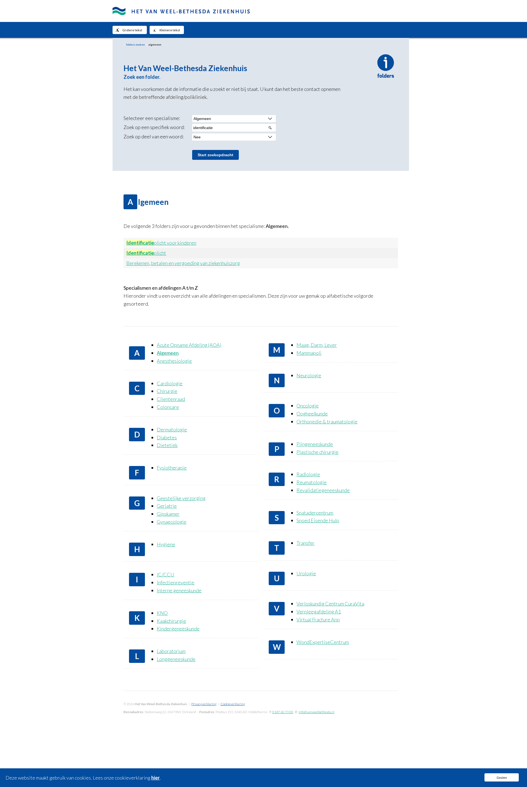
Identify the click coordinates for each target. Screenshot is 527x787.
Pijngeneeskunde (314, 444)
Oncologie (307, 406)
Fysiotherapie (172, 468)
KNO (162, 613)
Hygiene (166, 544)
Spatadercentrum (314, 513)
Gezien (502, 777)
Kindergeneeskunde (178, 629)
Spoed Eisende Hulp (317, 520)
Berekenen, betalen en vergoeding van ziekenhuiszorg (183, 263)
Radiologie (308, 474)
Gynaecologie (171, 522)
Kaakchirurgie (171, 621)
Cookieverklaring (232, 704)
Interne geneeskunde (179, 590)
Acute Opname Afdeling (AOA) (189, 345)
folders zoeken (135, 44)
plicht (146, 253)
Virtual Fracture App (318, 619)
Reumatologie (311, 482)
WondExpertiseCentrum (322, 642)
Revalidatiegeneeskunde (323, 490)
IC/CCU (165, 574)
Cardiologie (170, 383)
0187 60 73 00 (282, 712)
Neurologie (308, 375)
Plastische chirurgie (317, 452)
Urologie (306, 573)
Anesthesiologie (174, 361)
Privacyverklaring (203, 704)
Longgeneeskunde (176, 659)
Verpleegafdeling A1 (318, 612)
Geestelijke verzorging (181, 498)
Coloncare (168, 407)
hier (155, 778)
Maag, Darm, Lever (316, 345)
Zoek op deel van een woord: (154, 136)
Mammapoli (308, 353)
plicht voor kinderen (161, 243)
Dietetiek (167, 445)
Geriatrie (167, 506)
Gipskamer (168, 514)
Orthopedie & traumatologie (326, 421)
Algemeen (168, 353)
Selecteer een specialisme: (152, 118)
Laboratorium (171, 651)
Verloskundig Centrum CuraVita (330, 604)
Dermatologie (172, 429)
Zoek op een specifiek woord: (154, 127)
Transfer (305, 543)
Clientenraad (171, 399)
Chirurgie (167, 391)
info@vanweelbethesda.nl (316, 712)
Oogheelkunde (312, 414)
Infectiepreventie (175, 582)
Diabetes (167, 437)
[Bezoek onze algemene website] (263, 11)
